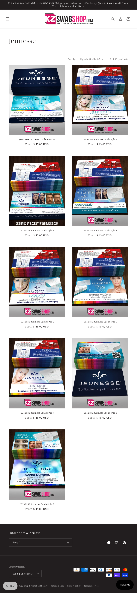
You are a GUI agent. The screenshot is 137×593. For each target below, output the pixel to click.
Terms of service (91, 586)
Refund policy (57, 586)
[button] (7, 19)
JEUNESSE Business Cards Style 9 (37, 504)
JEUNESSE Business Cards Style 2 (100, 139)
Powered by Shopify (38, 586)
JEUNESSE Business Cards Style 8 (100, 412)
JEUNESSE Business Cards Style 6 (100, 321)
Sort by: (72, 59)
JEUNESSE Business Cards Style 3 (37, 230)
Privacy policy (74, 586)
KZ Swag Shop (22, 586)
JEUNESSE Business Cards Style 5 (37, 321)
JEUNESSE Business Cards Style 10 (37, 139)
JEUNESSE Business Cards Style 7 (37, 412)
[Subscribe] (68, 542)
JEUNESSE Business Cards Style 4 (100, 230)
